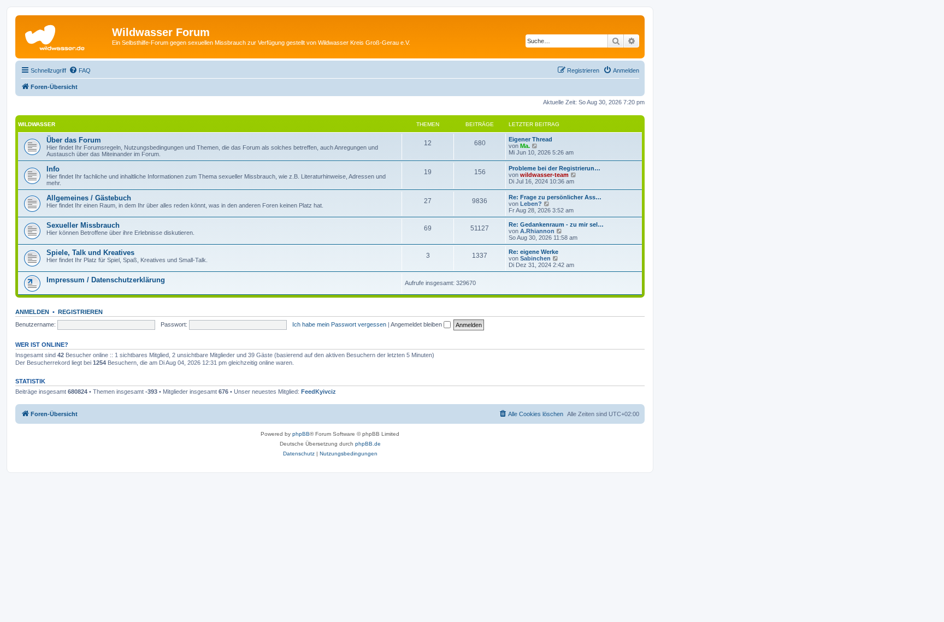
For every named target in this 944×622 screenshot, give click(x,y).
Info (53, 169)
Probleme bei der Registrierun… (554, 168)
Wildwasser (36, 124)
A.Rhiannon (537, 231)
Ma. (525, 146)
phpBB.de (368, 444)
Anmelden (32, 312)
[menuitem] (80, 70)
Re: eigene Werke (533, 251)
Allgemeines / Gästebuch (88, 198)
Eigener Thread (530, 139)
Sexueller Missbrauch (83, 225)
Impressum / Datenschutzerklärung (105, 280)
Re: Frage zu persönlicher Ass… (555, 197)
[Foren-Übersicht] (65, 35)
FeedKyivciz (318, 391)
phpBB (301, 434)
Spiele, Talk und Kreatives (90, 252)
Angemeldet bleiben (417, 324)
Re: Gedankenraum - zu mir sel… (556, 224)
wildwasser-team (544, 174)
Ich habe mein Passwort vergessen (339, 324)
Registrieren (80, 312)
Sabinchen (535, 258)
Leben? (531, 203)
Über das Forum (73, 140)
